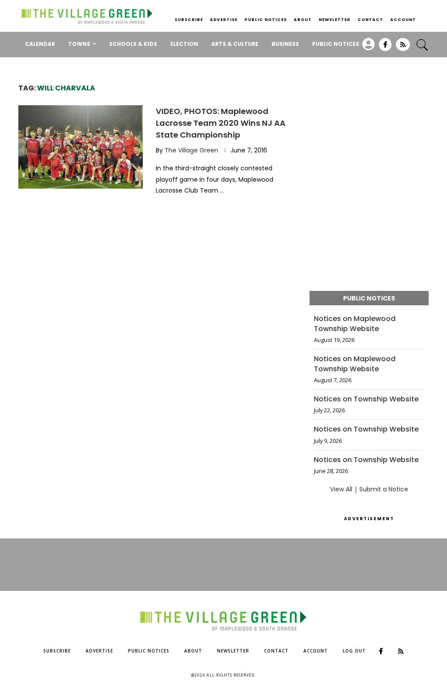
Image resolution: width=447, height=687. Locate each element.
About (303, 19)
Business (285, 44)
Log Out (354, 651)
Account (403, 19)
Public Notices (265, 19)
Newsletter (335, 19)
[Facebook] (385, 47)
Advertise (223, 19)
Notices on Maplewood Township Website (354, 323)
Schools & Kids (133, 44)
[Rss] (403, 47)
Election (184, 44)
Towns (79, 44)
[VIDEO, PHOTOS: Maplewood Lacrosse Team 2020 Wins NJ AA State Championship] (80, 146)
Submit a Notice (383, 489)
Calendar (40, 44)
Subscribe (189, 19)
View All (341, 489)
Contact (370, 19)
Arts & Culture (234, 44)
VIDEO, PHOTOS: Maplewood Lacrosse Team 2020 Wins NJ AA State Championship (220, 123)
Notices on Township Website (366, 399)
